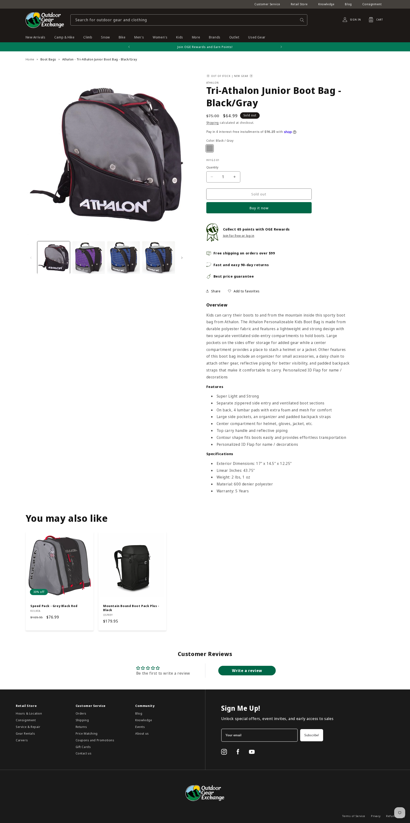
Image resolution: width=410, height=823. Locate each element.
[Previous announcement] (129, 46)
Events (140, 727)
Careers (22, 740)
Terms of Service (353, 816)
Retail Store (299, 4)
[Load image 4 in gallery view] (158, 257)
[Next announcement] (281, 46)
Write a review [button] (247, 670)
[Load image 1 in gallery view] (53, 257)
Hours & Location (29, 713)
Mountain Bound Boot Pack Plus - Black (131, 608)
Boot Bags (48, 59)
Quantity (212, 167)
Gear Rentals (25, 733)
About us (142, 733)
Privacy (375, 816)
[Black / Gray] (209, 148)
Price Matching (87, 733)
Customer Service (267, 4)
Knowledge (326, 4)
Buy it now (259, 207)
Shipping (212, 123)
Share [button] (216, 291)
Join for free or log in (238, 236)
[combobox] (189, 20)
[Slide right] (182, 258)
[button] (374, 19)
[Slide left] (31, 258)
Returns (81, 727)
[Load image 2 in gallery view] (88, 257)
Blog (348, 4)
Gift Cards (83, 747)
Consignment (372, 4)
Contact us (84, 753)
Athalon (212, 82)
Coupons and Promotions (95, 740)
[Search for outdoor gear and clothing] (302, 20)
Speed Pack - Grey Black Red (53, 606)
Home (30, 59)
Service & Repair (28, 727)
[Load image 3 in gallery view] (123, 257)
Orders (81, 713)
